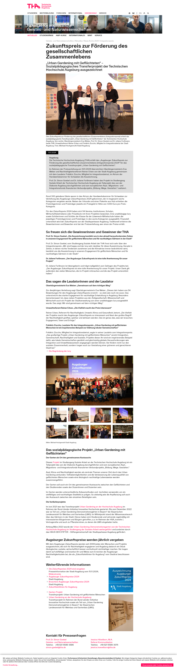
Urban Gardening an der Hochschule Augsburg (101, 507)
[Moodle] (133, 13)
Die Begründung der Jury (60, 351)
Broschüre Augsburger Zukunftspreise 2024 (69, 582)
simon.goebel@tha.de (56, 647)
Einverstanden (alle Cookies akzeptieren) (157, 665)
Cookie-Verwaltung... (10, 665)
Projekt (56, 462)
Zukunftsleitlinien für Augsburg (63, 587)
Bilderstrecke (55, 574)
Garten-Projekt (55, 592)
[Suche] (148, 13)
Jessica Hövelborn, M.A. (102, 639)
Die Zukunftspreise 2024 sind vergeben (67, 569)
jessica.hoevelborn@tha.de (103, 647)
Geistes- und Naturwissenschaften (62, 642)
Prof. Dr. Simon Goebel (56, 639)
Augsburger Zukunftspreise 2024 (64, 576)
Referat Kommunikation (101, 642)
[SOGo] (129, 13)
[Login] (144, 13)
